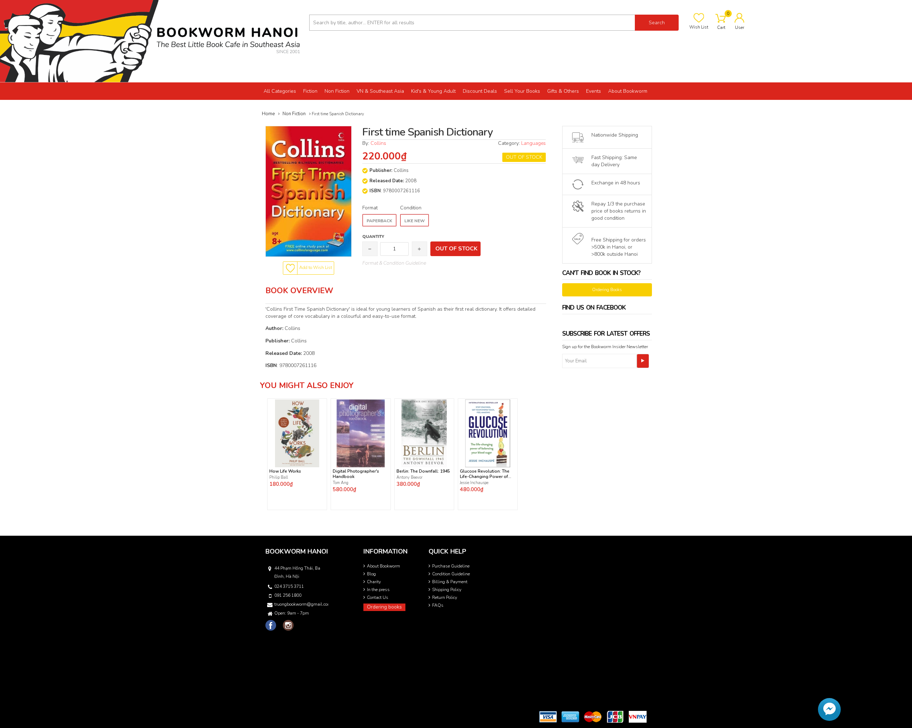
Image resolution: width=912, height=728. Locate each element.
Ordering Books (607, 289)
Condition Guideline (451, 574)
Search (657, 22)
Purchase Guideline (451, 566)
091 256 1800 (287, 595)
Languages (533, 143)
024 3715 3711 (289, 586)
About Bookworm (383, 566)
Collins (378, 143)
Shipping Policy (446, 589)
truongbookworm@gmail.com (300, 604)
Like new (414, 221)
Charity (374, 582)
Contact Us (377, 597)
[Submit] (643, 361)
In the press (378, 589)
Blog (371, 574)
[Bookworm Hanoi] (152, 40)
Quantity (373, 236)
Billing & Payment (449, 582)
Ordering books (384, 607)
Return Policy (444, 597)
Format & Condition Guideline (394, 263)
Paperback (379, 221)
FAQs (438, 605)
